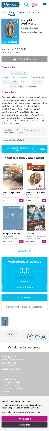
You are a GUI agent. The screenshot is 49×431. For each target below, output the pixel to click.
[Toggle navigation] (44, 5)
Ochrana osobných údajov (12, 388)
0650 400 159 (9, 363)
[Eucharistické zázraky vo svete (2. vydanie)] (36, 176)
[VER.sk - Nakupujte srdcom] (10, 5)
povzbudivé (37, 82)
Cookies (5, 394)
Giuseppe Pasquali (29, 28)
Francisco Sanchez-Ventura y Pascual (36, 236)
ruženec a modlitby (10, 82)
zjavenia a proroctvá (19, 73)
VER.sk (3, 12)
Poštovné (5, 391)
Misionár (21, 140)
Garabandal (31, 233)
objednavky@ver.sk (11, 369)
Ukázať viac (24, 250)
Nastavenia (24, 424)
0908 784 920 (9, 357)
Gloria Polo (6, 195)
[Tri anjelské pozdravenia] (5, 321)
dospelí (5, 77)
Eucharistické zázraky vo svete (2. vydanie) (35, 192)
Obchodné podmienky (11, 382)
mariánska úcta (38, 77)
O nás (4, 376)
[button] (10, 29)
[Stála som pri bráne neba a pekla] (13, 176)
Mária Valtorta (8, 236)
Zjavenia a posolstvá (10, 197)
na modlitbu (31, 86)
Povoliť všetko (24, 418)
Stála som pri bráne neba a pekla (11, 192)
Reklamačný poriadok (10, 385)
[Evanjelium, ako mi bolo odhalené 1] (13, 218)
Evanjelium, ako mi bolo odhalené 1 (11, 233)
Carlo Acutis (30, 195)
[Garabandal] (36, 218)
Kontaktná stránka (9, 379)
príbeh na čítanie (16, 86)
